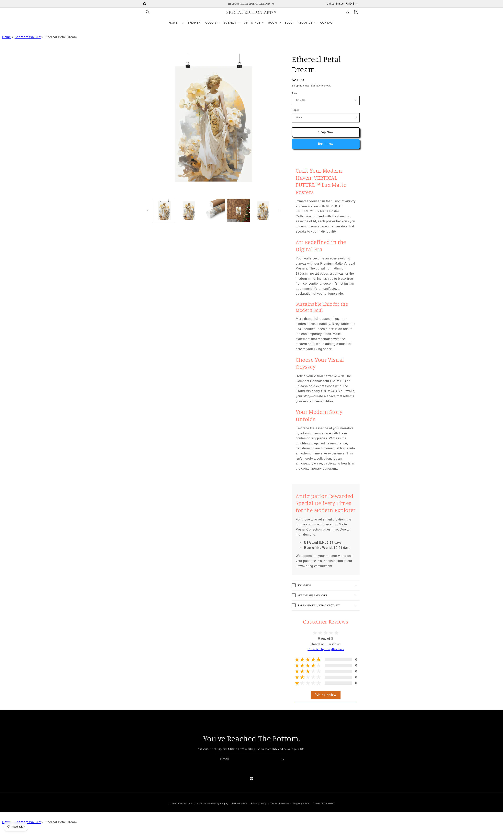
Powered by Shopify (217, 803)
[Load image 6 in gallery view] (263, 210)
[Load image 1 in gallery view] (164, 210)
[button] (147, 12)
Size (294, 92)
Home (6, 37)
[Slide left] (147, 210)
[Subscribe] (282, 759)
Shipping (297, 85)
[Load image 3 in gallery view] (189, 210)
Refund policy (239, 803)
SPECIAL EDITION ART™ (192, 803)
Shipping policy (301, 803)
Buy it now (325, 143)
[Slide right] (279, 210)
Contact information (323, 803)
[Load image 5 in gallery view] (238, 210)
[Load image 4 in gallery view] (213, 210)
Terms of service (279, 803)
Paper (295, 110)
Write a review (325, 694)
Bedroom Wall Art (28, 37)
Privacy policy (258, 803)
